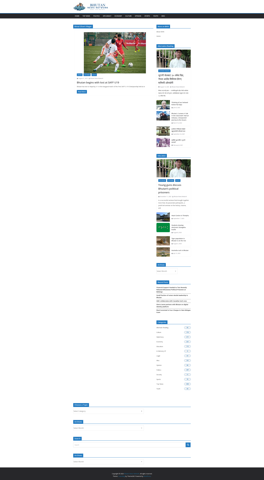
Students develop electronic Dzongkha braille (178, 227)
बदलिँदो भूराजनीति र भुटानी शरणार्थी (178, 141)
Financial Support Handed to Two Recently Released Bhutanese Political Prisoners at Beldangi (171, 289)
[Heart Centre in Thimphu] (163, 217)
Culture (128, 16)
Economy (118, 16)
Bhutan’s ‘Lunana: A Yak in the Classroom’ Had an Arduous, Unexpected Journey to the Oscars (180, 116)
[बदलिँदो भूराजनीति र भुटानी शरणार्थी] (163, 143)
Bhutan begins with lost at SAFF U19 (98, 82)
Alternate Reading (164, 71)
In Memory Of (161, 351)
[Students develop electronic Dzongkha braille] (163, 229)
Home (77, 16)
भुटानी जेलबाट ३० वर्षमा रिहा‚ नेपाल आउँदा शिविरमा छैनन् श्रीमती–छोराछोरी (171, 79)
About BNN (160, 32)
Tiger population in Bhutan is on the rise (178, 240)
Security (159, 375)
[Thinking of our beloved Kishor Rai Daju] (163, 105)
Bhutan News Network (96, 78)
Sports (147, 16)
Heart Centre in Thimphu (180, 215)
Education (162, 180)
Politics (96, 16)
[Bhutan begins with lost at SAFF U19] (115, 52)
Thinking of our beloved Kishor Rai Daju (179, 103)
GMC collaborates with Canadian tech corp (171, 301)
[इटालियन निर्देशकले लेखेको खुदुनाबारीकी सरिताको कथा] (163, 131)
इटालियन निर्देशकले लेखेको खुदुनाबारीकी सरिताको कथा (178, 130)
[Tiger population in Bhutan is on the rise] (163, 241)
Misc (163, 16)
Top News (86, 16)
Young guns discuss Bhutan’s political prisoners (169, 188)
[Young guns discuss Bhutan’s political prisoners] (173, 168)
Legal (158, 356)
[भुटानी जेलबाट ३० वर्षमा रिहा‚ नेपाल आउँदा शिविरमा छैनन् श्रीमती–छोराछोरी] (173, 59)
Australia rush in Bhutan (180, 250)
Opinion (138, 16)
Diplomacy (107, 16)
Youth (155, 16)
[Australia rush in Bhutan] (163, 252)
